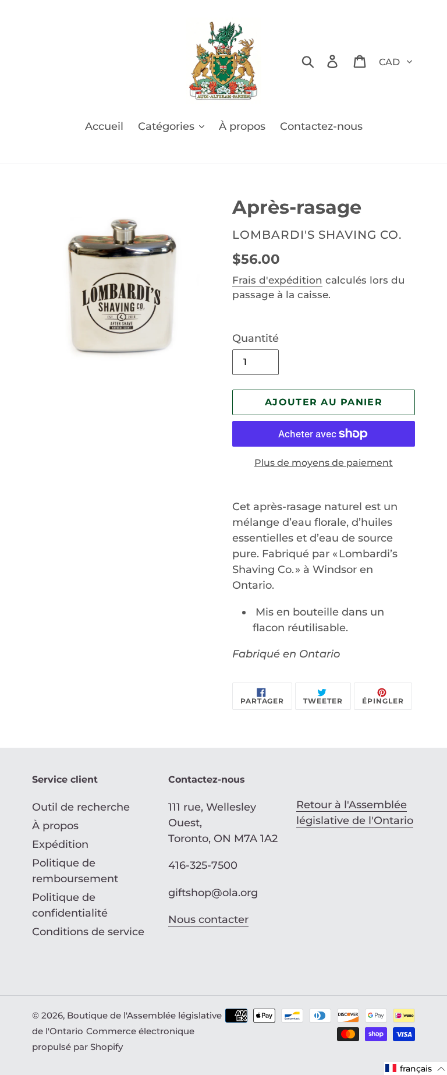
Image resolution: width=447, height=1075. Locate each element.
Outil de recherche (81, 807)
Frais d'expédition (277, 280)
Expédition (60, 844)
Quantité (255, 338)
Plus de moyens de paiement (323, 462)
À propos (55, 825)
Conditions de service (88, 931)
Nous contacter (208, 919)
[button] (415, 1068)
